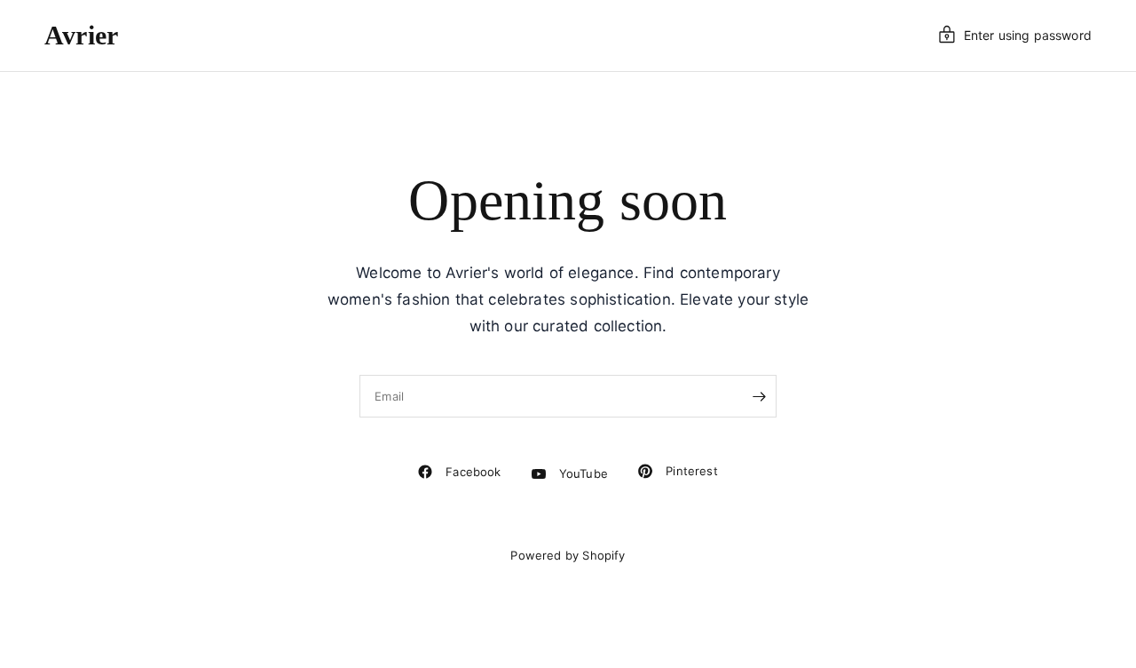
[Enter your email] (759, 396)
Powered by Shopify (567, 555)
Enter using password (1028, 35)
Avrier (81, 35)
